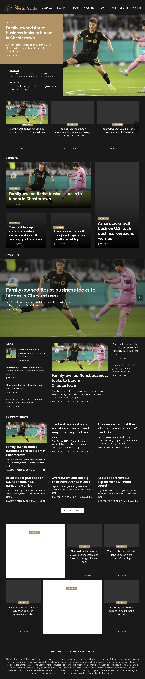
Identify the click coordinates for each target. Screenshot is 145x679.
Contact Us (69, 651)
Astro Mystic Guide (64, 402)
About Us (56, 651)
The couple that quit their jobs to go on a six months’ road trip (33, 88)
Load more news (71, 510)
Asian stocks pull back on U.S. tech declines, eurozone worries (116, 231)
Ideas (75, 8)
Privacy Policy (86, 651)
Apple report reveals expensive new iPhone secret (114, 482)
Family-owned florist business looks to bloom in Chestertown (29, 33)
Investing (88, 8)
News (102, 8)
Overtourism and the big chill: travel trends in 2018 (71, 480)
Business (47, 8)
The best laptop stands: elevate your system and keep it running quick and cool (32, 75)
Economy (62, 8)
